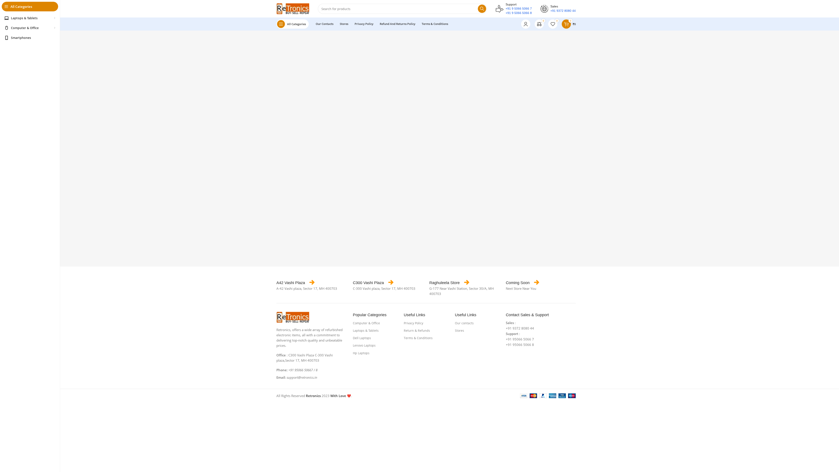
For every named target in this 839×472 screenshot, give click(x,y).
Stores (459, 330)
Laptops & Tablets (366, 330)
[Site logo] (292, 8)
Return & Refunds (417, 330)
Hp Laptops (361, 353)
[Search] (482, 9)
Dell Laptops (362, 338)
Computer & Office (366, 323)
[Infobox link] (295, 283)
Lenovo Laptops (364, 345)
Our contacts (464, 323)
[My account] (525, 24)
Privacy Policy (413, 323)
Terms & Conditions (418, 338)
